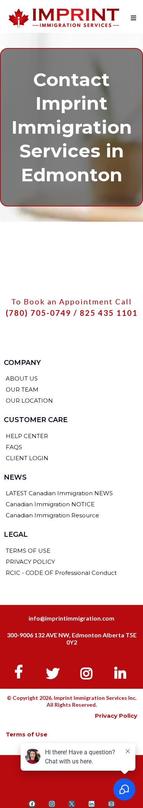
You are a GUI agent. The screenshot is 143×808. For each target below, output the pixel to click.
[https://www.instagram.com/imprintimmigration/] (88, 672)
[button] (132, 18)
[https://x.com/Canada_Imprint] (55, 672)
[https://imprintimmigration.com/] (64, 18)
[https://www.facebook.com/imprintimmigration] (20, 671)
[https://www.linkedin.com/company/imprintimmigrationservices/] (122, 672)
